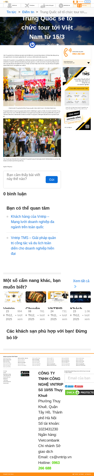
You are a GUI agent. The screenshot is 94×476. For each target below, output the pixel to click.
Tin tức (11, 12)
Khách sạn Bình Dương (80, 358)
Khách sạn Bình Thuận (7, 359)
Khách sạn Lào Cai (50, 362)
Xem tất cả (81, 281)
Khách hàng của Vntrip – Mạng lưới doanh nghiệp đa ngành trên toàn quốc (32, 222)
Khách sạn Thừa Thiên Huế (51, 365)
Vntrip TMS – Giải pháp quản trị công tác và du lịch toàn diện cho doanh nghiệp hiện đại (33, 245)
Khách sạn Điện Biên (65, 359)
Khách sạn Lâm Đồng (21, 362)
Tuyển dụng (5, 380)
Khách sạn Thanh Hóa (36, 365)
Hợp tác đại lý (6, 383)
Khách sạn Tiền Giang (66, 365)
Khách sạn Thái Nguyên (22, 365)
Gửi (51, 179)
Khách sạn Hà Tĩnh (21, 361)
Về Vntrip (5, 371)
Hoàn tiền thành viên (7, 381)
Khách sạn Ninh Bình (79, 362)
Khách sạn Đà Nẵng (35, 359)
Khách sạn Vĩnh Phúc (7, 366)
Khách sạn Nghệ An (65, 362)
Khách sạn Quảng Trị (7, 365)
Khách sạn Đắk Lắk (50, 359)
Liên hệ (4, 372)
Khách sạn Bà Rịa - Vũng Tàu (23, 358)
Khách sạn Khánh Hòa (65, 361)
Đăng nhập (88, 1)
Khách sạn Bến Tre (50, 358)
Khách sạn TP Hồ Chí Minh (80, 365)
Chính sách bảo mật (7, 375)
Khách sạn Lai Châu (6, 362)
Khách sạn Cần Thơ (21, 359)
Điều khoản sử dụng (7, 374)
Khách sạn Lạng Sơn (36, 362)
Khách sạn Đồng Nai (79, 359)
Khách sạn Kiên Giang (80, 361)
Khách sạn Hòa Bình (50, 361)
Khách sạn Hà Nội (6, 361)
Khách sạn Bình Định (65, 358)
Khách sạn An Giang (6, 358)
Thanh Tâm (38, 44)
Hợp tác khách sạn (6, 377)
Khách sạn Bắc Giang (36, 358)
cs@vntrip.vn (60, 457)
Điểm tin (28, 12)
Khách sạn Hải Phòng (36, 361)
